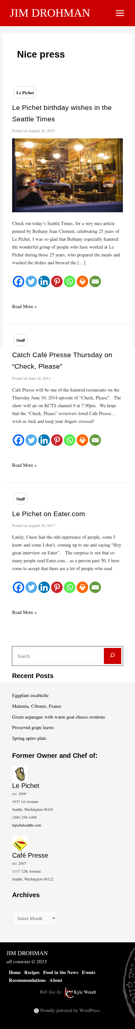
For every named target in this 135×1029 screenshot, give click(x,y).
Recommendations (27, 980)
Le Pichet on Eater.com (48, 513)
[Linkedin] (44, 281)
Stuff (20, 340)
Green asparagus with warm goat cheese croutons (58, 717)
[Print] (82, 281)
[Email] (95, 281)
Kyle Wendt (85, 992)
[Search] (112, 656)
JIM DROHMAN (50, 13)
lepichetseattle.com (26, 825)
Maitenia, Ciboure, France (36, 706)
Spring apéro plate (29, 738)
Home (15, 972)
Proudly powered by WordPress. (70, 1010)
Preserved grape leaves (33, 727)
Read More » (24, 306)
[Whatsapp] (69, 281)
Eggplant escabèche (30, 695)
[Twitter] (31, 281)
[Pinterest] (57, 281)
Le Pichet (25, 92)
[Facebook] (18, 281)
